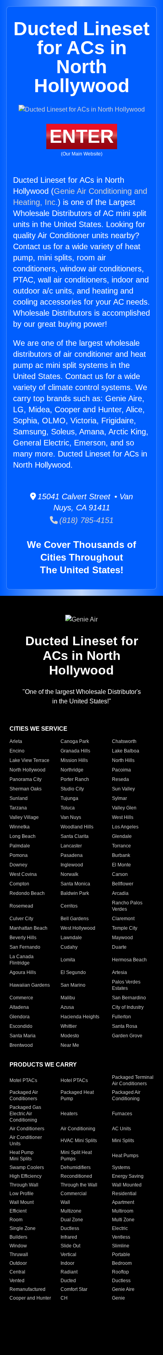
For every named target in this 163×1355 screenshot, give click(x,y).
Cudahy (69, 947)
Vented (17, 1280)
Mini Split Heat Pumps (76, 1156)
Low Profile (21, 1193)
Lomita (68, 960)
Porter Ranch (75, 779)
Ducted (68, 1280)
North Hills (123, 760)
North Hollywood (27, 770)
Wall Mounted (127, 1185)
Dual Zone (72, 1219)
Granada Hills (75, 751)
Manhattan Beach (28, 928)
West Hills (122, 817)
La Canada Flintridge (21, 960)
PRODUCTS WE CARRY (43, 1064)
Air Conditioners (26, 1128)
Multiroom (122, 1211)
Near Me (70, 1045)
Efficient (18, 1211)
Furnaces (122, 1113)
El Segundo (73, 972)
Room (16, 1219)
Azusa (67, 1007)
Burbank (121, 855)
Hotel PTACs (74, 1080)
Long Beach (22, 836)
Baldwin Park (75, 893)
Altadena (19, 1007)
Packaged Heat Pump (77, 1095)
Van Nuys (71, 817)
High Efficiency (25, 1176)
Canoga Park (75, 741)
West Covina (23, 874)
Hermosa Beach (129, 960)
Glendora (19, 1017)
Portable (121, 1254)
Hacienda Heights (80, 1017)
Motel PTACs (23, 1080)
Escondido (20, 1026)
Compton (19, 884)
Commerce (21, 998)
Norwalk (69, 874)
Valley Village (24, 817)
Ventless (121, 1237)
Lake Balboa (125, 751)
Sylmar (119, 798)
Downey (18, 865)
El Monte (121, 865)
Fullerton (121, 1017)
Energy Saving (128, 1176)
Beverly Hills (22, 937)
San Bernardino (129, 998)
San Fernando (24, 947)
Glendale (122, 836)
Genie (118, 1298)
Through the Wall (79, 1185)
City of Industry (128, 1007)
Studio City (72, 789)
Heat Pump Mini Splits (21, 1156)
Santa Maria (22, 1036)
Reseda (120, 779)
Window (18, 1246)
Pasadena (72, 855)
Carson (120, 874)
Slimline (120, 1246)
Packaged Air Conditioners (23, 1095)
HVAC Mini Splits (79, 1140)
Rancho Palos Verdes (127, 906)
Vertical (68, 1254)
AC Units (121, 1128)
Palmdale (19, 846)
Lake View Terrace (29, 760)
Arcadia (120, 893)
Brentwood (21, 1045)
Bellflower (122, 884)
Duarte (119, 947)
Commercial (74, 1193)
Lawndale (71, 937)
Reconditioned (76, 1176)
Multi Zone (123, 1219)
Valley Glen (124, 808)
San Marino (73, 985)
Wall (65, 1202)
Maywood (122, 937)
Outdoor (18, 1263)
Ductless (70, 1228)
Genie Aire (123, 1289)
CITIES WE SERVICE (38, 728)
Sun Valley (123, 789)
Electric (120, 1228)
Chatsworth (124, 741)
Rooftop (120, 1272)
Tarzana (18, 808)
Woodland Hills (77, 827)
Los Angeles (125, 827)
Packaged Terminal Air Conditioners (133, 1080)
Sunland (18, 798)
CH (64, 1298)
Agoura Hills (22, 972)
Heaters (69, 1113)
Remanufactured (27, 1289)
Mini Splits (123, 1140)
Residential (124, 1193)
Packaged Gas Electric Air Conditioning (25, 1114)
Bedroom (122, 1263)
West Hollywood (78, 928)
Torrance (121, 846)
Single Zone (22, 1228)
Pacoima (121, 770)
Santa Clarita (75, 836)
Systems (121, 1167)
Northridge (72, 770)
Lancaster (71, 846)
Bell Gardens (75, 918)
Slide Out (70, 1246)
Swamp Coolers (26, 1167)
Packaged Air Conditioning (126, 1095)
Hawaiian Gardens (29, 985)
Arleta (15, 741)
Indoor (67, 1263)
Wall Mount (21, 1202)
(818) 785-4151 (86, 520)
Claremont (123, 918)
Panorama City (25, 779)
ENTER (81, 136)
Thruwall (18, 1254)
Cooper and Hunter (30, 1298)
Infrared (69, 1237)
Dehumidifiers (76, 1167)
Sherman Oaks (25, 789)
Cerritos (69, 906)
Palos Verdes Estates (126, 985)
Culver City (21, 918)
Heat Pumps (125, 1155)
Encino (17, 751)
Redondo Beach (27, 893)
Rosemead (21, 906)
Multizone (71, 1211)
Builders (18, 1237)
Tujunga (69, 798)
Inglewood (72, 865)
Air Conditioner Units (25, 1141)
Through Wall (23, 1185)
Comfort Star (74, 1289)
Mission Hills (74, 760)
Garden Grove (127, 1036)
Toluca (68, 808)
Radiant (69, 1272)
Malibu (68, 998)
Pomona (18, 855)
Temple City (124, 928)
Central (17, 1272)
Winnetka (19, 827)
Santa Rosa (124, 1026)
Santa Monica (75, 884)
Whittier (69, 1026)
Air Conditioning (78, 1128)
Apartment (123, 1202)
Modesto (70, 1036)
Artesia (119, 972)
